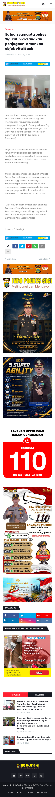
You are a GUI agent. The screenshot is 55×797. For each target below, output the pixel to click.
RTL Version (42, 792)
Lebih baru (11, 259)
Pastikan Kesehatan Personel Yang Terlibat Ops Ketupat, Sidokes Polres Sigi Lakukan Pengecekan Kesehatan (32, 705)
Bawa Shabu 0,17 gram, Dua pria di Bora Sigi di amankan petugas (34, 738)
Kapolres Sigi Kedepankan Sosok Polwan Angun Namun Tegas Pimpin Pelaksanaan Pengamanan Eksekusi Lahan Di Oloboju (34, 723)
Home (10, 792)
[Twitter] (22, 246)
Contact (29, 792)
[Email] (42, 246)
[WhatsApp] (35, 246)
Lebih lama (43, 259)
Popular (15, 695)
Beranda (9, 29)
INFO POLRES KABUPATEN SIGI (29, 785)
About (19, 792)
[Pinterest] (29, 246)
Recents (39, 695)
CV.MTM (29, 788)
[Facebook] (15, 246)
